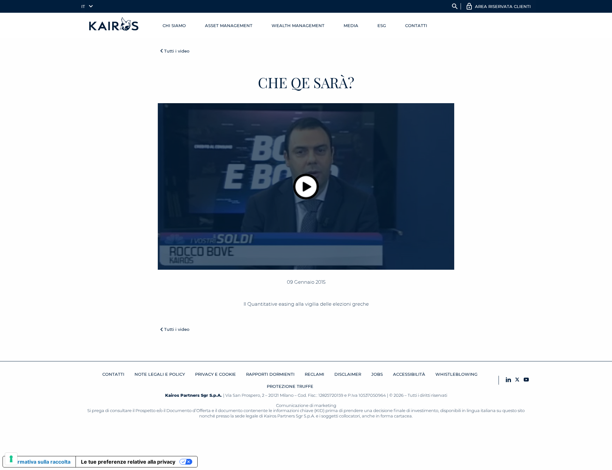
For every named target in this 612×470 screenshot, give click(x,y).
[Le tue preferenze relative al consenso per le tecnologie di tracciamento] (11, 459)
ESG (381, 25)
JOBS (377, 374)
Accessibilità (409, 374)
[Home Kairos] (114, 25)
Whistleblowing (456, 374)
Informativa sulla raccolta (39, 462)
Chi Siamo (174, 25)
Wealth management (298, 25)
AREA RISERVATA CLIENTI (503, 6)
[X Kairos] (517, 380)
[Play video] (306, 186)
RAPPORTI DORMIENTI (270, 374)
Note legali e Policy (160, 374)
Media (351, 25)
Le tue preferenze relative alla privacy (128, 462)
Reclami (314, 374)
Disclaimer (347, 374)
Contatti (416, 25)
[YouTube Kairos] (526, 380)
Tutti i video (176, 50)
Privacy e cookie (215, 374)
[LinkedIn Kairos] (508, 380)
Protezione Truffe (290, 386)
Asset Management (228, 25)
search (455, 6)
